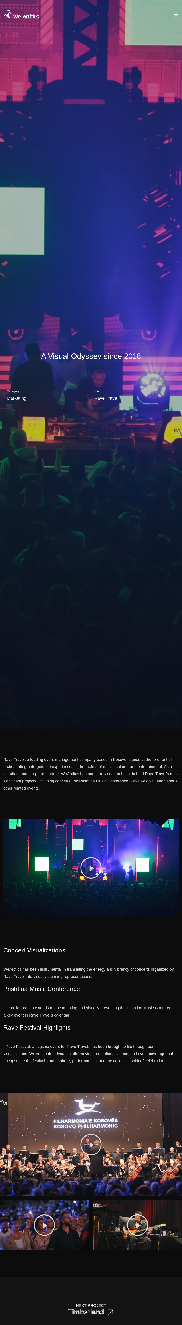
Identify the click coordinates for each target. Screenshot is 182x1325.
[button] (91, 868)
